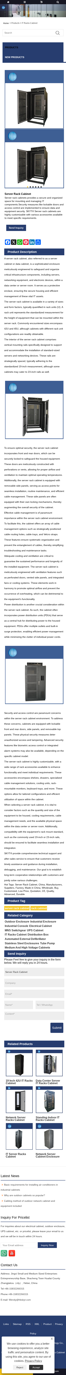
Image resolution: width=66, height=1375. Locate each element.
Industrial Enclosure (43, 921)
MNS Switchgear (15, 930)
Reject (19, 1367)
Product (47, 1324)
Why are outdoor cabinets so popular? (24, 1195)
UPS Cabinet (35, 930)
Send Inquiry (16, 227)
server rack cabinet (17, 908)
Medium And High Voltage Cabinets (27, 947)
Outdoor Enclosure (17, 921)
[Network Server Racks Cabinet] (19, 1100)
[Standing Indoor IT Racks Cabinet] (49, 1100)
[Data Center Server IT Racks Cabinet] (49, 1063)
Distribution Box (38, 934)
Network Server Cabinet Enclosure (48, 1155)
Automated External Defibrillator (25, 939)
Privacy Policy (33, 1360)
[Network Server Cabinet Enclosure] (49, 1136)
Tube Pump (47, 943)
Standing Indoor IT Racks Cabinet (48, 1118)
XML (37, 1324)
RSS (28, 1324)
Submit (57, 1027)
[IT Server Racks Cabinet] (19, 1136)
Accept (36, 1367)
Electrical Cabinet (40, 926)
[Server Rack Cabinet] (34, 158)
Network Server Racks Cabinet (16, 1118)
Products (15, 23)
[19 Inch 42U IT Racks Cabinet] (19, 1063)
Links (6, 1324)
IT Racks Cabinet (29, 23)
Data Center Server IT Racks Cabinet (48, 1082)
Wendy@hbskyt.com (20, 1299)
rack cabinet (39, 908)
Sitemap (17, 1324)
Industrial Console (16, 926)
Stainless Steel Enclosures (22, 943)
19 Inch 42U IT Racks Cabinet (19, 1082)
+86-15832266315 (14, 1288)
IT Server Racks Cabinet (16, 1155)
